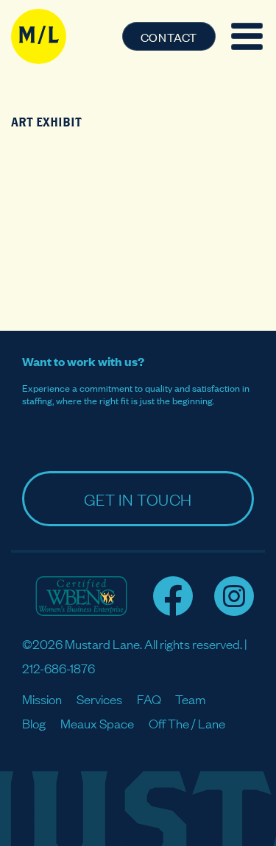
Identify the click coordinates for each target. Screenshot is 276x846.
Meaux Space (97, 722)
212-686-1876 (58, 667)
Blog (34, 722)
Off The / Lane (187, 722)
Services (99, 698)
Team (190, 698)
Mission (42, 698)
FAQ (149, 698)
